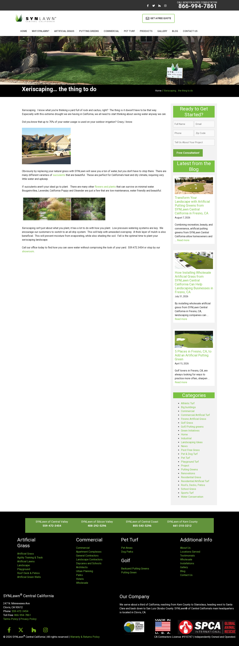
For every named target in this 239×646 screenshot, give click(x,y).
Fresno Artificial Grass (193, 418)
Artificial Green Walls (29, 577)
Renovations (188, 473)
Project (185, 465)
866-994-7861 (197, 6)
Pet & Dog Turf (189, 453)
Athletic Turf (188, 403)
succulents (59, 175)
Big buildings (188, 407)
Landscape (23, 565)
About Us (185, 547)
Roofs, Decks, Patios (193, 485)
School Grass (188, 488)
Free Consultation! (188, 152)
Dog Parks (127, 551)
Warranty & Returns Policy (85, 636)
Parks (79, 575)
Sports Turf (187, 492)
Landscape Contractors (89, 559)
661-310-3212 (182, 525)
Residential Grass (191, 477)
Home (23, 31)
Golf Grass (187, 422)
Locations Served (190, 551)
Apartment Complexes (88, 551)
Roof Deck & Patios (28, 573)
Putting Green (129, 572)
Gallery (162, 31)
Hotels (80, 578)
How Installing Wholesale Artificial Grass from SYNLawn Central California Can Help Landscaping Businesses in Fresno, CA (194, 282)
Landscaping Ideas (192, 442)
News (184, 446)
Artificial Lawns (26, 561)
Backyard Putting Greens (135, 568)
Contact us (190, 31)
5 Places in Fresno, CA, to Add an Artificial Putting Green (193, 355)
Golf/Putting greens (192, 426)
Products (146, 31)
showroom (28, 251)
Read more (183, 240)
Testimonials (187, 555)
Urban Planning (84, 571)
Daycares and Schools (88, 563)
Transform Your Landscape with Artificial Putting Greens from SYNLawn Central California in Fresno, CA (192, 205)
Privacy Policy (28, 619)
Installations (187, 563)
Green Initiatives (190, 430)
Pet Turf (129, 31)
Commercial (111, 31)
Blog (175, 31)
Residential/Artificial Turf (195, 481)
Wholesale (82, 582)
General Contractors (87, 555)
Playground (23, 569)
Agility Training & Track (30, 557)
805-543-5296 (142, 525)
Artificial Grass (64, 31)
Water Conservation (192, 496)
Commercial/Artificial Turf (195, 415)
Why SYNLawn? (40, 31)
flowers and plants (105, 186)
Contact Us (186, 575)
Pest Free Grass (190, 450)
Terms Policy (10, 619)
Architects (82, 567)
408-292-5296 (97, 525)
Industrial (186, 438)
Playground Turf (190, 461)
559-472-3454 (52, 525)
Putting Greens (89, 31)
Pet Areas (127, 547)
